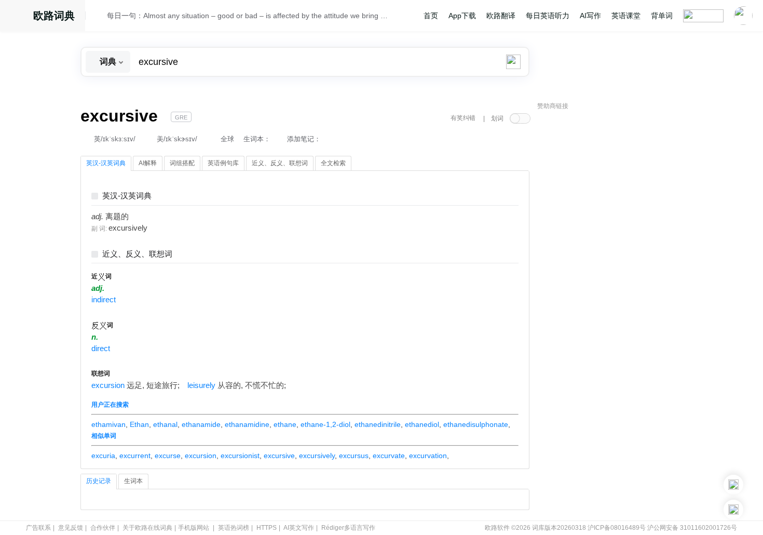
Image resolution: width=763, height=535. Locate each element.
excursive (279, 455)
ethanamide (201, 424)
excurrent (135, 455)
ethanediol (422, 424)
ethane (285, 424)
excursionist (240, 455)
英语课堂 (626, 15)
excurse (168, 455)
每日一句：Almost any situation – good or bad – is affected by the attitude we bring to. (247, 15)
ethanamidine (247, 424)
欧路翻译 (500, 15)
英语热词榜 (233, 527)
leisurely (201, 385)
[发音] (99, 17)
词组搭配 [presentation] (182, 163)
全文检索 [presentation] (333, 163)
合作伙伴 (102, 527)
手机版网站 (193, 527)
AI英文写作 (298, 527)
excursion (108, 385)
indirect (103, 300)
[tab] (105, 163)
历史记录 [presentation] (98, 481)
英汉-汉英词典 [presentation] (106, 163)
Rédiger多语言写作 (348, 527)
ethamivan (108, 424)
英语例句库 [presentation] (223, 163)
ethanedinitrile (378, 424)
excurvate (389, 455)
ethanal (165, 424)
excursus (354, 455)
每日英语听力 (547, 15)
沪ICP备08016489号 (617, 527)
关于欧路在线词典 (147, 527)
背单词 (662, 15)
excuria (103, 455)
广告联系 (38, 527)
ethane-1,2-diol (325, 424)
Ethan (139, 424)
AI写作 (590, 15)
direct (100, 348)
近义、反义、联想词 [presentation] (280, 163)
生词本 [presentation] (133, 481)
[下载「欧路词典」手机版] (733, 484)
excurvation (428, 455)
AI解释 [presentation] (148, 163)
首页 (431, 15)
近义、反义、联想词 (137, 254)
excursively (317, 455)
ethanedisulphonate (475, 424)
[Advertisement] (615, 273)
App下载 (462, 15)
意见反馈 (70, 527)
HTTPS (266, 527)
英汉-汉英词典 (127, 196)
